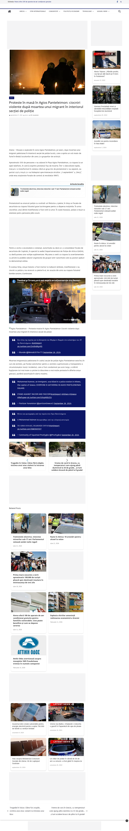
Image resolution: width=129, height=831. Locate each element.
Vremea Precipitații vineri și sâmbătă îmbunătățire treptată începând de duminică (106, 108)
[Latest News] (9, 11)
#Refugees (22, 397)
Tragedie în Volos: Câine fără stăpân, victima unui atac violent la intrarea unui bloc (27, 811)
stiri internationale (38, 11)
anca (26, 115)
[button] (25, 11)
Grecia (22, 11)
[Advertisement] (47, 35)
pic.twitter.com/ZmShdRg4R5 (29, 346)
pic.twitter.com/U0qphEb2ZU (39, 397)
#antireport (37, 343)
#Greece (72, 394)
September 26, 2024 (52, 352)
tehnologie (87, 11)
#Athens (65, 394)
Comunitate (53, 11)
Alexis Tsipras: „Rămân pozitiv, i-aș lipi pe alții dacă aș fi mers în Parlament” (106, 74)
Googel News (102, 11)
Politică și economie (71, 11)
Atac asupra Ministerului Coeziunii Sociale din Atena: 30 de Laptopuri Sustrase (26, 761)
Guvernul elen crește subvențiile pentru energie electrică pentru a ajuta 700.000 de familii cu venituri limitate (28, 726)
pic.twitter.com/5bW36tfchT (29, 429)
